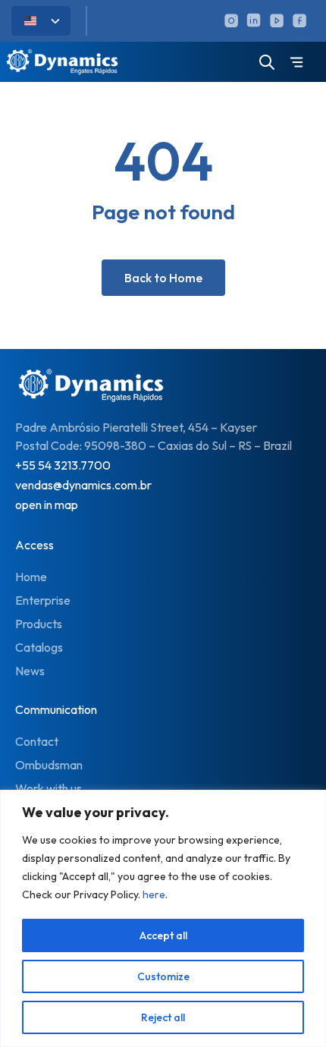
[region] (163, 918)
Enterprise (43, 600)
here (154, 894)
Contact (36, 741)
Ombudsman (49, 764)
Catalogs (39, 647)
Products (38, 623)
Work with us (48, 788)
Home (31, 576)
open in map (46, 504)
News (30, 670)
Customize (163, 976)
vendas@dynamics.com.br (83, 484)
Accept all (163, 935)
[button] (296, 63)
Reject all (163, 1017)
